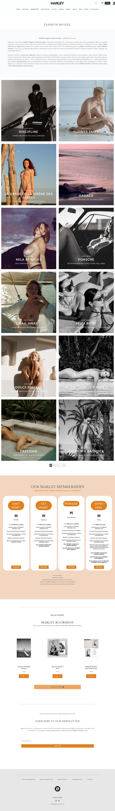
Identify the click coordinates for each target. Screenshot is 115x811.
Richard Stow (96, 200)
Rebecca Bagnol (75, 455)
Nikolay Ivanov (36, 455)
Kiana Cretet (19, 136)
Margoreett (20, 455)
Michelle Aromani (78, 200)
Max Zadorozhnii (90, 136)
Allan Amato (57, 667)
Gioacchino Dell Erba (94, 263)
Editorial (28, 128)
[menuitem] (18, 9)
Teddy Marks (36, 263)
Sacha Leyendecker (38, 391)
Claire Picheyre (95, 391)
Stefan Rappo (91, 667)
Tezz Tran (87, 327)
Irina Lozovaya (19, 327)
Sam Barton (100, 327)
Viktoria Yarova (18, 391)
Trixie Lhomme (20, 201)
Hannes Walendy (37, 327)
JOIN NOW (16, 567)
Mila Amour (21, 263)
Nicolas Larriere (36, 136)
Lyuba (76, 136)
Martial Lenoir (37, 201)
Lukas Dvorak (24, 667)
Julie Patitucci (77, 391)
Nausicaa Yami (73, 327)
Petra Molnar (74, 263)
